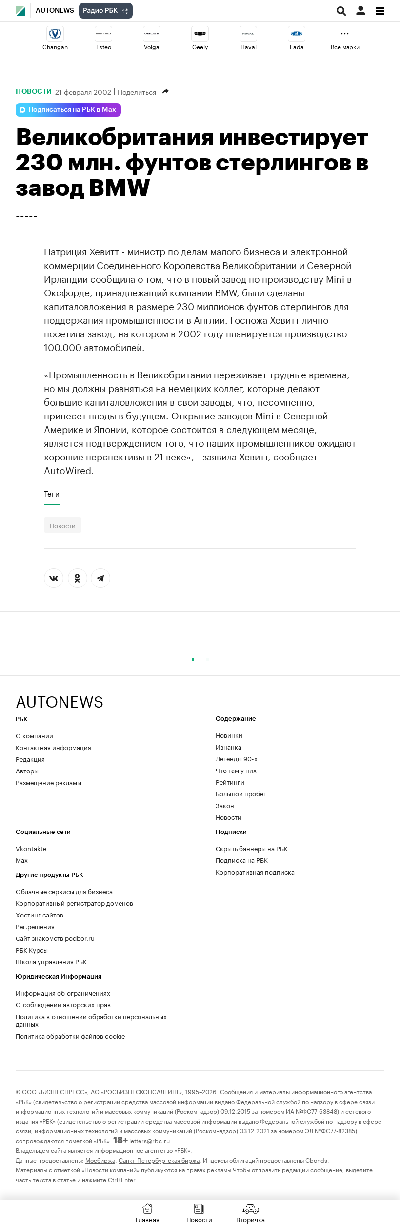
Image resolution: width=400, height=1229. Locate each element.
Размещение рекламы (48, 782)
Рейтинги (230, 781)
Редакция (30, 758)
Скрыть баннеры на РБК (252, 848)
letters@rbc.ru (149, 1140)
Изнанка (228, 746)
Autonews (55, 10)
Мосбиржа (100, 1159)
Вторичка (250, 1219)
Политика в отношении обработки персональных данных (91, 1019)
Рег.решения (35, 926)
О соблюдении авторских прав (63, 1004)
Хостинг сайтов (39, 914)
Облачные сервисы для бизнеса (64, 891)
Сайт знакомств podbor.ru (55, 937)
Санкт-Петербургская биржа (159, 1159)
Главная (148, 1219)
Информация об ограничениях (63, 992)
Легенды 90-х (237, 758)
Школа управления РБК (51, 961)
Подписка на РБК (242, 859)
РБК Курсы (32, 949)
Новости (34, 91)
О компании (34, 735)
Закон (225, 805)
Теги (52, 493)
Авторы (27, 770)
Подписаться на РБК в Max (72, 109)
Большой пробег (241, 793)
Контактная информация (53, 746)
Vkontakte (31, 848)
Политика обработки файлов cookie (70, 1035)
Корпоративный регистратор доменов (74, 902)
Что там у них (236, 769)
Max (22, 859)
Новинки (229, 734)
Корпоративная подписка (255, 871)
